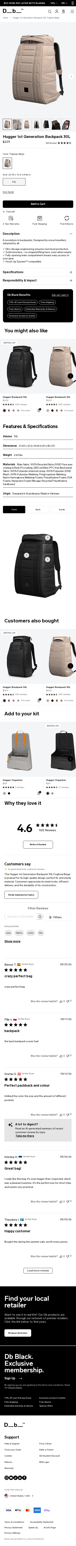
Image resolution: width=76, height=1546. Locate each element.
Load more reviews (38, 1270)
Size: (17, 174)
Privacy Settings (12, 1533)
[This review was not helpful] (67, 1001)
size (8, 932)
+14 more (25, 410)
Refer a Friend (46, 1449)
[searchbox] (21, 917)
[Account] (56, 11)
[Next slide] (71, 77)
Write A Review (38, 844)
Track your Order (12, 1449)
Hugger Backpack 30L (15, 397)
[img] (59, 143)
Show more (12, 941)
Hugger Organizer (13, 780)
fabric (19, 932)
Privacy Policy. (15, 1387)
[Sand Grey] (4, 793)
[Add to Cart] (39, 410)
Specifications (13, 272)
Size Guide (8, 192)
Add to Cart (38, 204)
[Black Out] (4, 410)
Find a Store (45, 1443)
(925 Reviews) (51, 143)
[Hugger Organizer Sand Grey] (21, 749)
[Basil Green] (9, 410)
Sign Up (9, 1378)
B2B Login (44, 1462)
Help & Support (12, 1443)
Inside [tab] (62, 509)
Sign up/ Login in (60, 295)
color (31, 932)
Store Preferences (13, 1490)
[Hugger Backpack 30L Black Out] (21, 366)
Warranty (9, 1468)
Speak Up (33, 1527)
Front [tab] (14, 509)
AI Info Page (50, 1527)
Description (11, 234)
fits (41, 932)
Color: (13, 154)
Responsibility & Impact (20, 280)
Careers (8, 1456)
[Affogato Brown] (14, 410)
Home (5, 18)
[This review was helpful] (61, 1001)
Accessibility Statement (41, 1522)
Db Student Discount (49, 1456)
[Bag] (63, 11)
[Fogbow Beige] (7, 163)
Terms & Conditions (14, 1522)
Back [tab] (38, 509)
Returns (8, 1462)
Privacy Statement (13, 1527)
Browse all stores (17, 1333)
